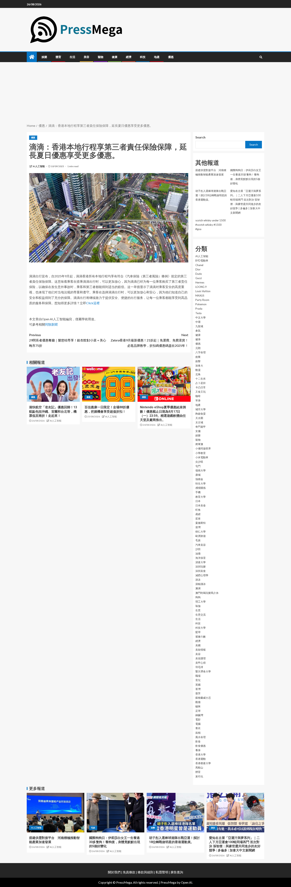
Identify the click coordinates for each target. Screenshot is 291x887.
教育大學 (200, 496)
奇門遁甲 (200, 426)
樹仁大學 (200, 531)
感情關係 (200, 487)
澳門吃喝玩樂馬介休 (207, 592)
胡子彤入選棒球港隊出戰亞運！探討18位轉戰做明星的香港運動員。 (211, 195)
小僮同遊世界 (203, 448)
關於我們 (114, 872)
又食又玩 (200, 391)
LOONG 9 (201, 286)
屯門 (198, 466)
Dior (198, 269)
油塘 (198, 553)
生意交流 (200, 614)
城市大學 (200, 409)
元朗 (198, 348)
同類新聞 (51, 324)
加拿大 (199, 365)
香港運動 (200, 758)
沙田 (198, 549)
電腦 (198, 723)
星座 (198, 518)
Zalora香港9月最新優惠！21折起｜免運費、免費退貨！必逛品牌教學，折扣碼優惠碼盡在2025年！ (149, 340)
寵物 (100, 57)
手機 (198, 492)
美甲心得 (200, 662)
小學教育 (200, 453)
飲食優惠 (200, 745)
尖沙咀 (199, 461)
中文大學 (200, 317)
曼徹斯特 (200, 522)
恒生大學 (200, 483)
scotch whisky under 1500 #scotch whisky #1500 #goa (210, 225)
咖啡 (198, 396)
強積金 (199, 479)
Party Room (202, 299)
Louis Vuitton (202, 291)
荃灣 (198, 689)
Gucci (198, 278)
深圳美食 (200, 570)
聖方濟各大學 (203, 671)
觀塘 (198, 702)
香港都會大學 (203, 763)
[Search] (260, 57)
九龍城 (199, 326)
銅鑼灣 (199, 715)
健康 (114, 57)
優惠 (171, 57)
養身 (198, 750)
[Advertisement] (145, 93)
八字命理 (200, 352)
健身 (198, 339)
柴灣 (198, 527)
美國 (198, 645)
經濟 (128, 57)
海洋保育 (200, 557)
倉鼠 (198, 330)
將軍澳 (199, 444)
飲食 (198, 741)
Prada (198, 308)
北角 (198, 374)
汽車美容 (200, 544)
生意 (198, 610)
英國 (198, 684)
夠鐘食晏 (200, 413)
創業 (198, 356)
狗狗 (198, 597)
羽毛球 (199, 667)
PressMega (168, 882)
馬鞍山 (199, 767)
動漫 (198, 369)
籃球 (198, 632)
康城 (198, 474)
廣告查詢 (176, 872)
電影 (198, 719)
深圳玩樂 (200, 566)
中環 (198, 321)
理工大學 (200, 601)
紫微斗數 (200, 636)
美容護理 (200, 658)
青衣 (198, 728)
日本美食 (200, 505)
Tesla (198, 313)
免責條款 (129, 872)
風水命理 (200, 737)
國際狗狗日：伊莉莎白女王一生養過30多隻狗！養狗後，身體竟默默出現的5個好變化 (114, 842)
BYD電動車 (201, 260)
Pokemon (200, 304)
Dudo (198, 273)
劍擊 (198, 361)
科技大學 (200, 627)
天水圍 (199, 418)
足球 (198, 710)
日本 (198, 501)
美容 (86, 57)
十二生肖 (200, 378)
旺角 (198, 509)
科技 (143, 57)
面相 (198, 732)
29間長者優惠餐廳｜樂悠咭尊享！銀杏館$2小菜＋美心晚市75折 (67, 340)
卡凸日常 (200, 387)
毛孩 (198, 540)
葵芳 (198, 693)
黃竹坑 (199, 776)
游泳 (198, 579)
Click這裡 (93, 303)
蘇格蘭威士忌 (203, 697)
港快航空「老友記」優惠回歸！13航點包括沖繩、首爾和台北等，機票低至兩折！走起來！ (53, 411)
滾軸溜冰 (200, 584)
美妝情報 (200, 649)
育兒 (198, 680)
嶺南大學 (200, 470)
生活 (72, 57)
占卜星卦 (200, 383)
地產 (157, 57)
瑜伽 (198, 605)
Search (200, 137)
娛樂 (44, 57)
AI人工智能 (39, 166)
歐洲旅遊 (200, 535)
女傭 (198, 431)
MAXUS (199, 295)
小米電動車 (201, 457)
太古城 (199, 422)
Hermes (199, 282)
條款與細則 (145, 872)
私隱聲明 (162, 872)
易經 (198, 514)
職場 (198, 675)
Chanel (199, 265)
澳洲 (198, 588)
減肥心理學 (201, 575)
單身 (198, 400)
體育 (58, 57)
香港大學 (200, 754)
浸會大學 (200, 562)
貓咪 (198, 706)
